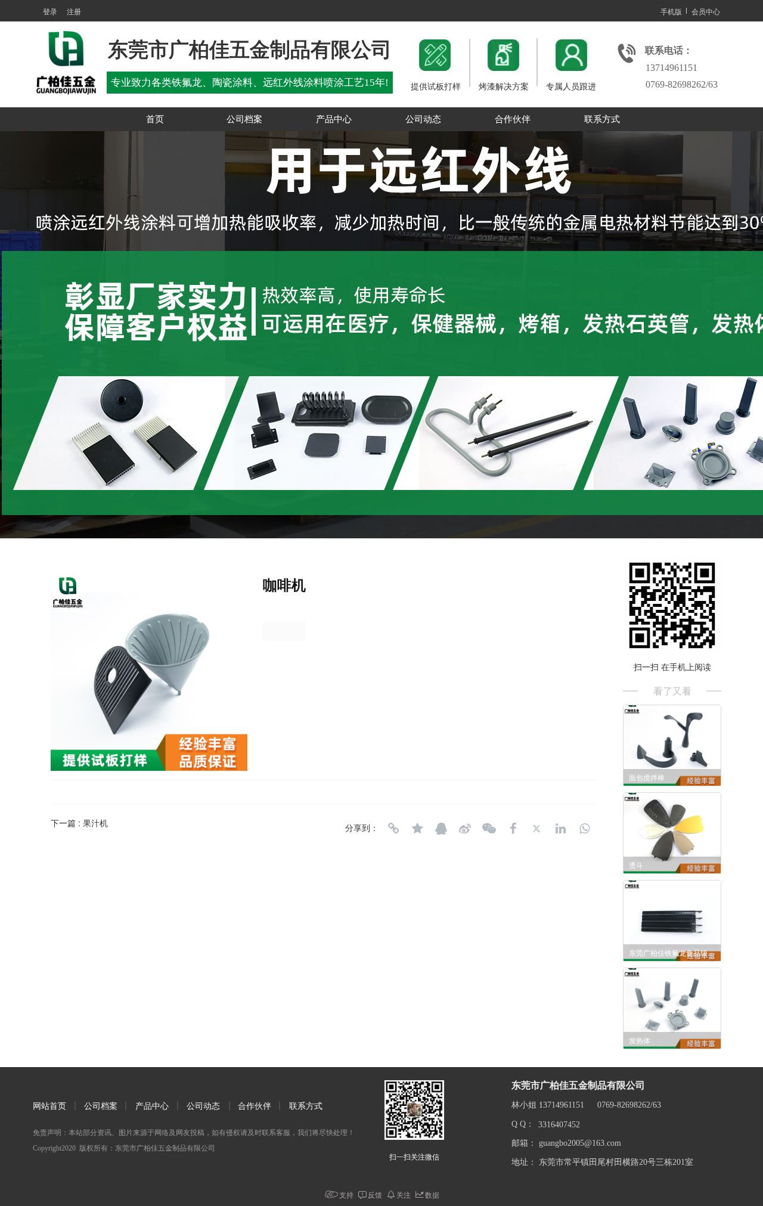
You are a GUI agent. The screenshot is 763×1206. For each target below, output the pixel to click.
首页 (155, 119)
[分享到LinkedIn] (560, 828)
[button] (357, 528)
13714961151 (671, 68)
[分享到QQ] (441, 828)
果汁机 (95, 823)
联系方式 (602, 119)
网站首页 (49, 1106)
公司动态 (423, 119)
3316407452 (559, 1124)
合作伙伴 (513, 119)
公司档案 (244, 119)
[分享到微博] (464, 828)
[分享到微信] (488, 828)
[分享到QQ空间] (417, 828)
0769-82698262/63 (682, 84)
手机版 (671, 11)
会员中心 (705, 11)
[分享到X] (536, 828)
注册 (74, 11)
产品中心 (334, 119)
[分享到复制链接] (393, 828)
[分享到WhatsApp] (584, 828)
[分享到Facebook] (512, 828)
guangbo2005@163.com (580, 1143)
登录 (50, 11)
